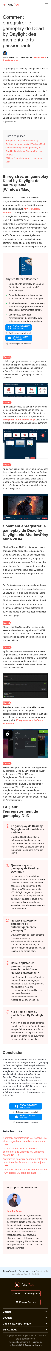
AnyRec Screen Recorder (21, 279)
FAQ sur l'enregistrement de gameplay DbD (23, 160)
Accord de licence (33, 1345)
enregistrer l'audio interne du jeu (19, 420)
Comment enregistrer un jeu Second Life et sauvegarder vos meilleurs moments (25, 1140)
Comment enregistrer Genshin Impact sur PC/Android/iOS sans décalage (25, 1171)
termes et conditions (18, 1342)
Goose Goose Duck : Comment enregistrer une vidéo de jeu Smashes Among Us (23, 1151)
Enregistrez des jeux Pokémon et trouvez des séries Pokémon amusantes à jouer (25, 1161)
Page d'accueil (9, 1271)
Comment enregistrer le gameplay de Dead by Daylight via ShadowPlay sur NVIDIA (23, 151)
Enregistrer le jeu (10, 60)
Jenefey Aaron (39, 57)
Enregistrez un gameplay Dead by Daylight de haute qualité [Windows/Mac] (25, 142)
